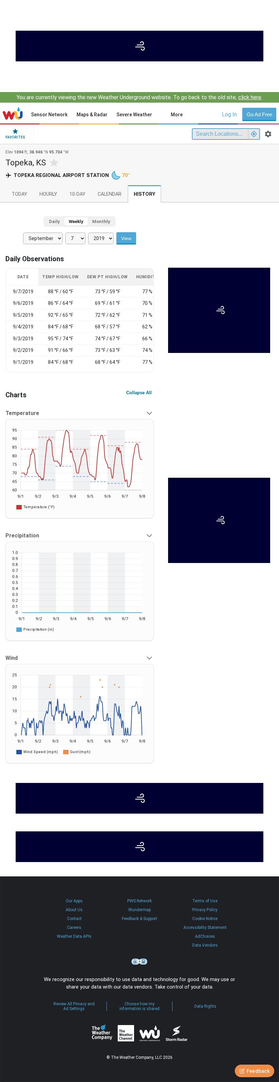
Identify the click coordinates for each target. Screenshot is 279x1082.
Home (13, 113)
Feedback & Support (139, 918)
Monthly (101, 221)
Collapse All (139, 392)
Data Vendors (205, 945)
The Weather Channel (126, 1033)
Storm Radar (176, 1033)
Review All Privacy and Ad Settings (74, 1006)
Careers (74, 927)
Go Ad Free (259, 114)
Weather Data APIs (74, 936)
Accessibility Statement (205, 927)
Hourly (48, 194)
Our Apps (74, 901)
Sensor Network (49, 114)
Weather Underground (150, 1033)
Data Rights (205, 1006)
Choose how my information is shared (139, 1006)
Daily (54, 221)
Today (19, 194)
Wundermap (139, 909)
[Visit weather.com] (139, 46)
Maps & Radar (92, 114)
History (144, 194)
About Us (74, 909)
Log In (229, 114)
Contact (74, 918)
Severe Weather (134, 114)
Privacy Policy (204, 909)
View (126, 238)
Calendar (109, 194)
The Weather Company (102, 1033)
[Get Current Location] (253, 134)
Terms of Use (204, 901)
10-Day (77, 194)
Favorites (15, 137)
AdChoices (205, 936)
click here (249, 97)
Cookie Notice (204, 918)
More (177, 114)
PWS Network (139, 901)
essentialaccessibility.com (139, 962)
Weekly (76, 221)
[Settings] (268, 134)
